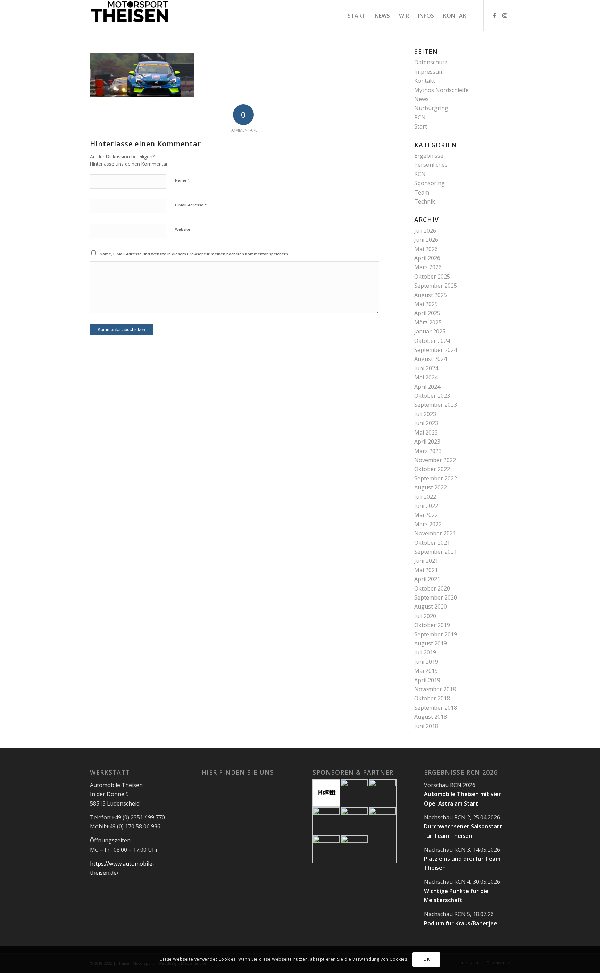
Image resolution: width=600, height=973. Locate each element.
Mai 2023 (426, 432)
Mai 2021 (426, 570)
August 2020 (430, 606)
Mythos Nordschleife (441, 90)
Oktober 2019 (432, 625)
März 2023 (428, 451)
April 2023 (427, 441)
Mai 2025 (426, 304)
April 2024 (427, 386)
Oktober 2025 (432, 276)
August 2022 (430, 487)
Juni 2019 (426, 662)
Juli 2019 (425, 652)
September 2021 (435, 551)
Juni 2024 (426, 368)
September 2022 (435, 478)
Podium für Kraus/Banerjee (460, 923)
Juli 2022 (425, 497)
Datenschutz (430, 62)
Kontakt (424, 80)
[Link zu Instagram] (505, 15)
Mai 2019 (426, 671)
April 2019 (427, 680)
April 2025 (427, 313)
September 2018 (435, 707)
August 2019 (430, 643)
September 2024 (435, 350)
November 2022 (435, 460)
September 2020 (435, 597)
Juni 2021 (426, 560)
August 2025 (430, 295)
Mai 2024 (426, 377)
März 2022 (428, 524)
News (421, 99)
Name (182, 180)
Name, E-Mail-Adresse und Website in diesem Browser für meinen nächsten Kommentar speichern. (194, 253)
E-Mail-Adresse (191, 204)
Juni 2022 (426, 506)
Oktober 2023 (432, 395)
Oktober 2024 (432, 341)
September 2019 (435, 634)
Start (420, 126)
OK (426, 959)
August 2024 (430, 359)
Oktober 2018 (432, 698)
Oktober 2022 (432, 469)
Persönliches (431, 164)
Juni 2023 (426, 423)
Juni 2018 (426, 726)
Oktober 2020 (432, 588)
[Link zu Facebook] (494, 15)
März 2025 (428, 322)
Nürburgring (431, 108)
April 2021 (427, 579)
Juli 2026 (425, 230)
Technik (424, 201)
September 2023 (435, 405)
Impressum (429, 71)
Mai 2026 (426, 249)
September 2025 (435, 285)
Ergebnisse (428, 155)
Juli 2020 (425, 616)
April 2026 (427, 258)
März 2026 (428, 267)
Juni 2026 (426, 240)
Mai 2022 (426, 515)
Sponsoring (429, 183)
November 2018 (435, 689)
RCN (420, 117)
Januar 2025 (429, 331)
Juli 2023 (425, 414)
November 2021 (435, 533)
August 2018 (430, 716)
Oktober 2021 (432, 542)
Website (182, 229)
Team (421, 192)
